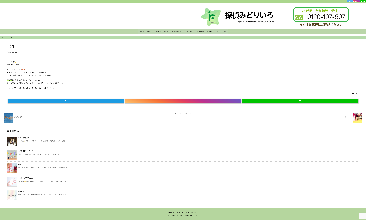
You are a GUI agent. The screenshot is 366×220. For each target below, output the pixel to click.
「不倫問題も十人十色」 (26, 151)
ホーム (5, 37)
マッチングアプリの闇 (25, 178)
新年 (19, 164)
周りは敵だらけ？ (24, 138)
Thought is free (193, 215)
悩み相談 (21, 191)
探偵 (12, 37)
